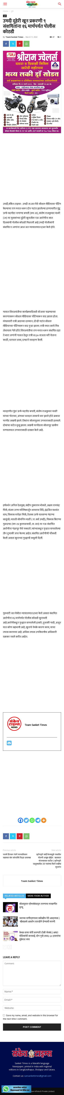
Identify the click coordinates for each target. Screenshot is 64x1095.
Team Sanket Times (14, 37)
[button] (5, 4)
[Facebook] (6, 44)
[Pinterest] (20, 44)
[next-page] (9, 947)
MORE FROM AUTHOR (38, 895)
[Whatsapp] (32, 820)
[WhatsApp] (26, 44)
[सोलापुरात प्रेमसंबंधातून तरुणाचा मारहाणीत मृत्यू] (10, 907)
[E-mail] (9, 744)
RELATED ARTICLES (14, 895)
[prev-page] (5, 947)
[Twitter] (13, 44)
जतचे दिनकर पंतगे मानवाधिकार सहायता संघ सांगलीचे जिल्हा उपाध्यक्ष (17, 856)
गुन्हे (12, 11)
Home (5, 11)
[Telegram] (37, 820)
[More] (43, 820)
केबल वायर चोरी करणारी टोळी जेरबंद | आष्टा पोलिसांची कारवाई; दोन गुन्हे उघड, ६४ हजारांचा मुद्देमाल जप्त (40, 936)
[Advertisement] (32, 169)
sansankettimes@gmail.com (37, 1075)
